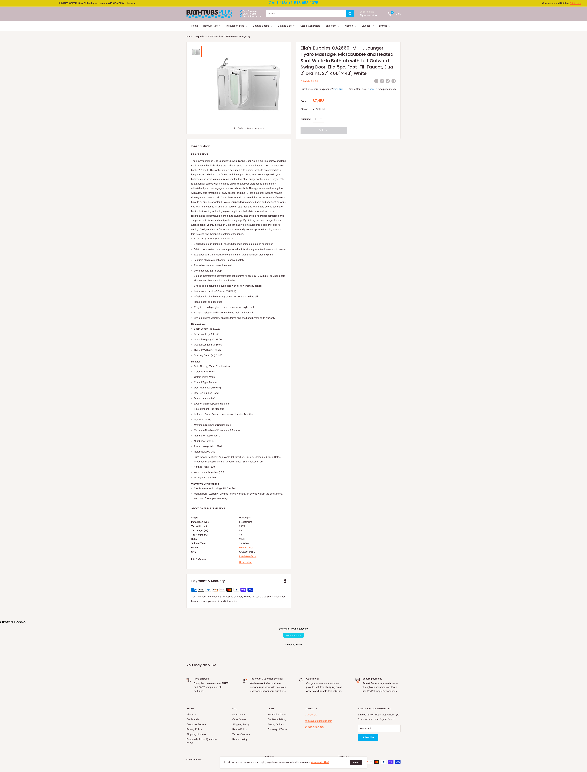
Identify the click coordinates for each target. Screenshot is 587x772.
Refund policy (239, 739)
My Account (238, 714)
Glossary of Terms (277, 729)
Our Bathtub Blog (277, 719)
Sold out (323, 130)
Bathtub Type (210, 25)
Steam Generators (310, 25)
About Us (191, 714)
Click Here (575, 3)
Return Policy (239, 729)
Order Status (239, 719)
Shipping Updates (196, 734)
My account (367, 15)
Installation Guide (247, 556)
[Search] (350, 13)
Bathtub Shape (261, 25)
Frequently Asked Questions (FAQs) (201, 741)
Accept (356, 762)
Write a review (293, 635)
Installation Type (235, 25)
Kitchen (349, 25)
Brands (383, 25)
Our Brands (192, 719)
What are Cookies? (320, 762)
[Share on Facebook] (376, 81)
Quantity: (306, 119)
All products (201, 36)
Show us (372, 89)
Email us (338, 89)
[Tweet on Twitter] (388, 81)
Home (194, 25)
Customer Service (196, 724)
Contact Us (311, 714)
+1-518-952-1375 (314, 727)
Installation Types (277, 714)
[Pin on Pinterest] (382, 81)
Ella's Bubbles (309, 81)
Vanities (366, 25)
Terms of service (241, 734)
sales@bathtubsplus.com (318, 721)
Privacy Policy (194, 729)
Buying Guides (276, 724)
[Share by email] (393, 81)
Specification (245, 562)
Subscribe (368, 737)
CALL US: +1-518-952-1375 (293, 2)
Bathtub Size (285, 25)
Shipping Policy (240, 724)
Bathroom (330, 25)
